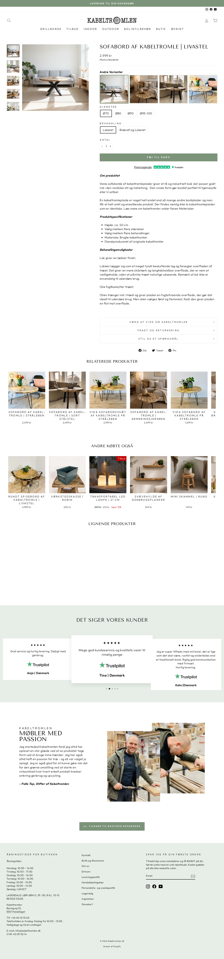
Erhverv (86, 871)
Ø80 (118, 113)
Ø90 (131, 113)
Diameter (108, 106)
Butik (161, 29)
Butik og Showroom (93, 860)
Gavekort (87, 904)
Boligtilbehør (137, 29)
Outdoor (110, 29)
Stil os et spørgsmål (158, 338)
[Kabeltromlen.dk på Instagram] (148, 886)
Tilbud (72, 29)
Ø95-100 (146, 113)
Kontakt (86, 855)
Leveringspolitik (91, 877)
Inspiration (88, 898)
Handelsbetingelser (93, 882)
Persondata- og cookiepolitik (98, 887)
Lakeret (108, 130)
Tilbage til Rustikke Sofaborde (114, 826)
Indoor (90, 29)
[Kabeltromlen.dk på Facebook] (154, 886)
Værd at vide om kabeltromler (158, 322)
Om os (85, 866)
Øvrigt (177, 29)
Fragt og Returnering (159, 330)
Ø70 (106, 113)
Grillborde (50, 29)
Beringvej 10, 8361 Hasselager (16, 910)
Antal (105, 139)
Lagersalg (87, 893)
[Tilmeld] (193, 876)
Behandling (111, 123)
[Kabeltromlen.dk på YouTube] (161, 886)
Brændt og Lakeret (132, 130)
